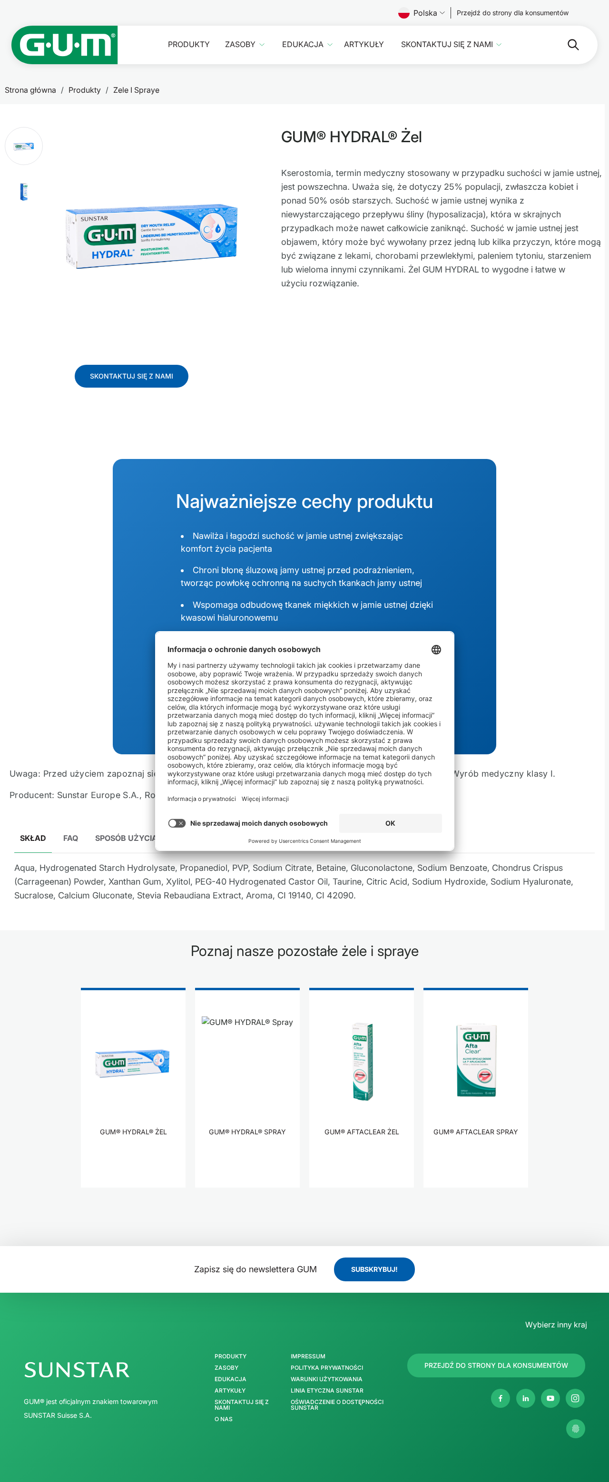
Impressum (308, 1356)
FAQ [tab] (70, 838)
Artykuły (364, 44)
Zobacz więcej (133, 1161)
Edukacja (303, 44)
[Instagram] (575, 1398)
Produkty (189, 44)
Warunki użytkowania (327, 1379)
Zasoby (240, 44)
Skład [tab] (33, 838)
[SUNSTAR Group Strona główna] (108, 1370)
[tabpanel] (304, 885)
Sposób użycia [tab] (126, 838)
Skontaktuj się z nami (447, 44)
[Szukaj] (565, 45)
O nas (224, 1419)
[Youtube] (550, 1398)
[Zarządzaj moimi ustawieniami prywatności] (575, 1428)
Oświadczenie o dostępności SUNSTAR (337, 1405)
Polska (425, 13)
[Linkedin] (525, 1398)
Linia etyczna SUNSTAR (327, 1391)
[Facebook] (500, 1398)
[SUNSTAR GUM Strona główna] (64, 45)
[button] (24, 146)
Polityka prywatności (327, 1368)
